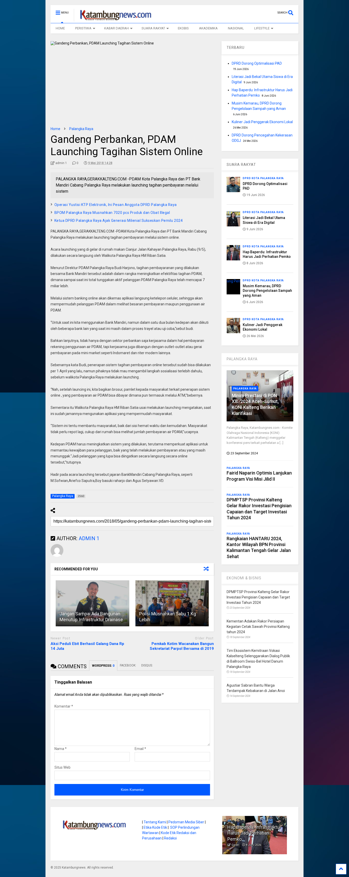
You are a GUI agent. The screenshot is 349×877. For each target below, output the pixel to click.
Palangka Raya (245, 388)
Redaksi (170, 838)
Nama (60, 749)
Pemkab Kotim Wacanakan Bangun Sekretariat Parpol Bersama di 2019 (182, 646)
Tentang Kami (155, 822)
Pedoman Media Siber (186, 822)
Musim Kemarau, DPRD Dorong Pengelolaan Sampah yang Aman (267, 290)
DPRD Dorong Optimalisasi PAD (257, 63)
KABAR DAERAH (116, 28)
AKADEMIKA (208, 28)
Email (140, 749)
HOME (60, 28)
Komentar (63, 706)
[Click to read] (92, 603)
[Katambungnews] (113, 19)
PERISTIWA (83, 28)
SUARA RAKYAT (153, 28)
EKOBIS (183, 28)
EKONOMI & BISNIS (244, 578)
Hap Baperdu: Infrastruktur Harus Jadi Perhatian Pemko (254, 833)
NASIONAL (236, 28)
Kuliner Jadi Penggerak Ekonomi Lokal (262, 122)
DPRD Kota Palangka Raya (263, 178)
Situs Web (62, 767)
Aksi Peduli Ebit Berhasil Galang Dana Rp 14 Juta (87, 646)
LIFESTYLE (262, 28)
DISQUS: (147, 665)
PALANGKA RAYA (242, 359)
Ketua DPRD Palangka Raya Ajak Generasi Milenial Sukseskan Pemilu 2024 (118, 220)
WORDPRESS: (103, 665)
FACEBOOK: (128, 665)
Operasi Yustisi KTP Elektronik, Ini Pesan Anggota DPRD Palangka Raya (115, 205)
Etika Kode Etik (155, 827)
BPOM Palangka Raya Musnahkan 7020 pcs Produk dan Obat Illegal (112, 213)
